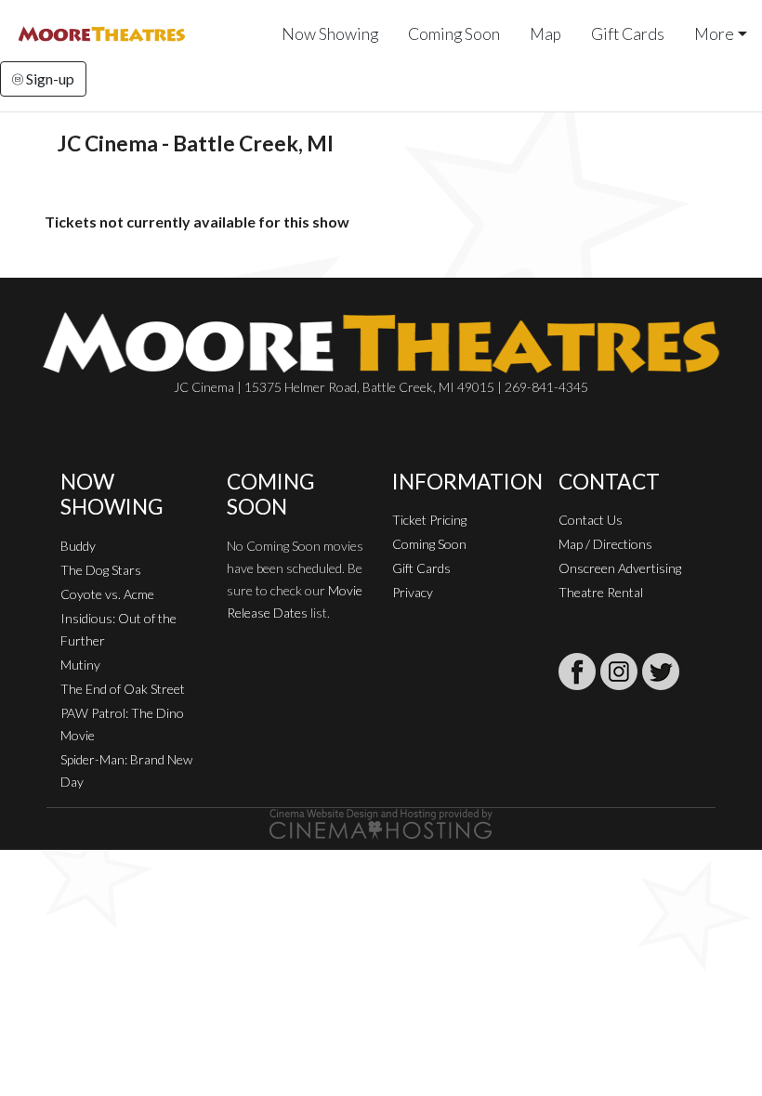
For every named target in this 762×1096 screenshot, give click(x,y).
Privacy (412, 592)
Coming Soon (454, 34)
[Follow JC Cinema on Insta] (618, 671)
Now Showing (330, 34)
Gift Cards (627, 34)
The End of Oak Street (122, 689)
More (714, 34)
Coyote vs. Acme (107, 594)
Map (545, 34)
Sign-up (48, 78)
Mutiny (80, 664)
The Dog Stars (100, 570)
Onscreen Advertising (619, 568)
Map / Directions (605, 544)
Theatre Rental (600, 592)
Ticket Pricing (429, 520)
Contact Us (590, 520)
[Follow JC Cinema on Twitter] (660, 671)
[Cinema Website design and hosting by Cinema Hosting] (381, 822)
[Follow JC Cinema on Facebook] (577, 671)
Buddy (78, 546)
